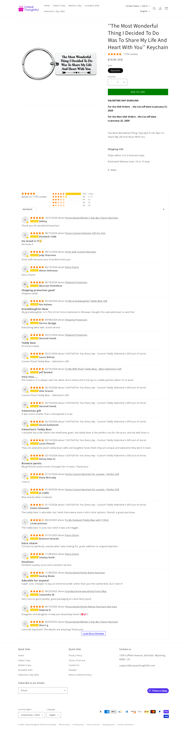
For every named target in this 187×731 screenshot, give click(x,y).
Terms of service (93, 724)
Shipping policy (108, 724)
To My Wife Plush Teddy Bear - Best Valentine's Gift (93, 368)
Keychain (115, 70)
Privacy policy (78, 724)
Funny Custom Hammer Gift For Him (85, 233)
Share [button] (113, 170)
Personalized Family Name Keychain (85, 572)
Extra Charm (72, 267)
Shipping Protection (76, 282)
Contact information (125, 724)
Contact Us (74, 665)
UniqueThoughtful (32, 724)
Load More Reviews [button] (93, 633)
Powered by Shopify (48, 724)
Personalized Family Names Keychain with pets (91, 606)
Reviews (73, 670)
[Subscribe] (64, 690)
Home (21, 655)
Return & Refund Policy (80, 674)
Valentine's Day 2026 (28, 674)
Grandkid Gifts (25, 670)
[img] (34, 193)
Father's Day (24, 660)
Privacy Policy (75, 655)
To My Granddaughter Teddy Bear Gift (86, 300)
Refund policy (64, 724)
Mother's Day (24, 665)
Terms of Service (77, 660)
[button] (154, 8)
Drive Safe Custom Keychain (80, 251)
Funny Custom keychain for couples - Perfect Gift (92, 474)
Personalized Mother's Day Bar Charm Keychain (91, 217)
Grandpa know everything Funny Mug (86, 591)
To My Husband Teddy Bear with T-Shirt (87, 520)
